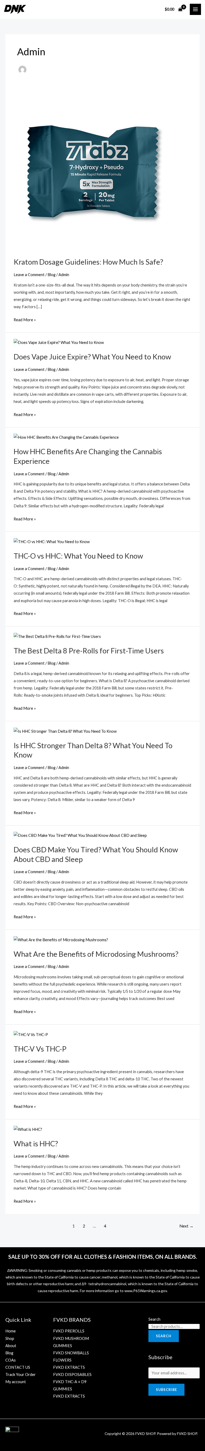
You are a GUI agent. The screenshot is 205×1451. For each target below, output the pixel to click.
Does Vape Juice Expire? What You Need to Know (92, 356)
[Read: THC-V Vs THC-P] (31, 1034)
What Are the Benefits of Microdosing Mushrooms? (96, 954)
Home (10, 1331)
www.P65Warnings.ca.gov (145, 1290)
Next (186, 1225)
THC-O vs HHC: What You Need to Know (78, 555)
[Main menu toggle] (195, 9)
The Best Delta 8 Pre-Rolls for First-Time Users (89, 650)
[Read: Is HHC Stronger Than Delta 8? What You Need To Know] (65, 730)
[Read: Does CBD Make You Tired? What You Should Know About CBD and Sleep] (80, 835)
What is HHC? (36, 1143)
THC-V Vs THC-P (40, 1048)
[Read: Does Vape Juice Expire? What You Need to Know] (59, 342)
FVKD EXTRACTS (69, 1367)
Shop (9, 1338)
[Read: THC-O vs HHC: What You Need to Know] (52, 541)
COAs (10, 1360)
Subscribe (166, 1389)
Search (154, 1319)
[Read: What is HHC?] (28, 1129)
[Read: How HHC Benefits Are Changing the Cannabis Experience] (66, 437)
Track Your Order (20, 1374)
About (10, 1345)
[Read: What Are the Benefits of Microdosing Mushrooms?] (61, 939)
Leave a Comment (29, 274)
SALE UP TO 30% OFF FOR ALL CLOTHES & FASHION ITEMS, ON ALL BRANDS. (102, 1256)
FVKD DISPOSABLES (72, 1374)
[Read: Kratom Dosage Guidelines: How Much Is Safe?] (94, 170)
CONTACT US (17, 1367)
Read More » (25, 319)
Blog (52, 274)
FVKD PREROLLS (68, 1331)
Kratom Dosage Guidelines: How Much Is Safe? (88, 261)
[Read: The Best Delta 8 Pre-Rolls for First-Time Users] (57, 636)
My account (15, 1381)
